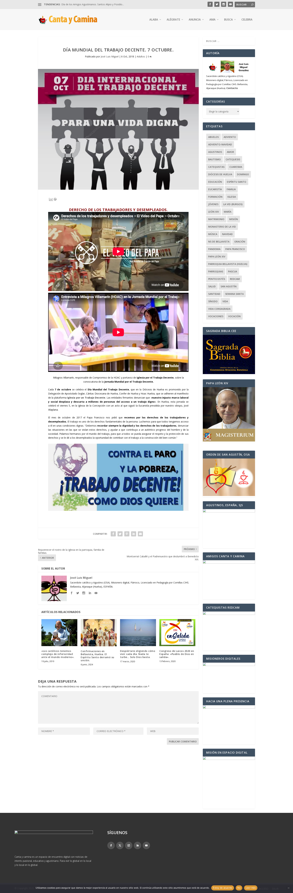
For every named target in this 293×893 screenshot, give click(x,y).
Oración (239, 241)
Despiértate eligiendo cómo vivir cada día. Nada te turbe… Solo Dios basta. (137, 654)
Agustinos (215, 152)
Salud (212, 286)
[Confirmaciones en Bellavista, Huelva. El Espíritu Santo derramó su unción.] (99, 632)
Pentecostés (216, 279)
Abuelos (213, 137)
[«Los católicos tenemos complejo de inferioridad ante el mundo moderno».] (59, 632)
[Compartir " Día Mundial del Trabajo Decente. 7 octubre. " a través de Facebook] (113, 533)
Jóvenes (213, 204)
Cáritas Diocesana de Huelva (102, 393)
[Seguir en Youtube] (146, 845)
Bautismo (214, 159)
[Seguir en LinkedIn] (137, 845)
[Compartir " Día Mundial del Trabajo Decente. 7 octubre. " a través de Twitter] (120, 533)
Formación (215, 196)
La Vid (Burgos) (232, 204)
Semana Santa (234, 293)
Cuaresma (235, 166)
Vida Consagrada (219, 308)
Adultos (141, 56)
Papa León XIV (216, 256)
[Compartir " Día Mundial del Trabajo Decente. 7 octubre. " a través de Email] (140, 533)
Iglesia (231, 196)
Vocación (234, 316)
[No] (288, 888)
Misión (233, 219)
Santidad (214, 293)
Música (212, 234)
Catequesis (233, 159)
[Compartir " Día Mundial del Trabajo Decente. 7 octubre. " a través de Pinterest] (126, 533)
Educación (215, 181)
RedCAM (235, 279)
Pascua (232, 271)
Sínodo (213, 301)
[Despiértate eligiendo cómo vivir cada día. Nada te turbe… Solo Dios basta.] (138, 632)
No (239, 887)
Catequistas (216, 166)
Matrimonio (216, 219)
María (227, 211)
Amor (230, 152)
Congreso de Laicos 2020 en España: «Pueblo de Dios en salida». (176, 654)
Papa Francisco (235, 249)
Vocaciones (215, 316)
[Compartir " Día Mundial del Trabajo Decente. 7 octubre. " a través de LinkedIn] (133, 533)
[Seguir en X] (120, 845)
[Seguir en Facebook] (111, 845)
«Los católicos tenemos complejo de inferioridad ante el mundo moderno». (57, 654)
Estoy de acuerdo (222, 887)
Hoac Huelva (148, 393)
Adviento (230, 137)
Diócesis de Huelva (220, 174)
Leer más (251, 887)
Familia (231, 189)
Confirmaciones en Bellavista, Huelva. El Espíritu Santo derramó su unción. (97, 656)
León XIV (213, 211)
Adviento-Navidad (220, 144)
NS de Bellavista (218, 241)
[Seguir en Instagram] (128, 845)
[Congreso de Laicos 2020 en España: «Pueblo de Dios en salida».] (177, 632)
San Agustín (229, 286)
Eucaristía (215, 189)
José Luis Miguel (110, 56)
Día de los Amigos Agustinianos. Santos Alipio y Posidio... (92, 4)
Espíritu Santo (236, 181)
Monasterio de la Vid (222, 226)
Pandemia (214, 249)
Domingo (243, 174)
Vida (225, 301)
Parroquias (215, 271)
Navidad (227, 234)
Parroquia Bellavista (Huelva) (227, 264)
